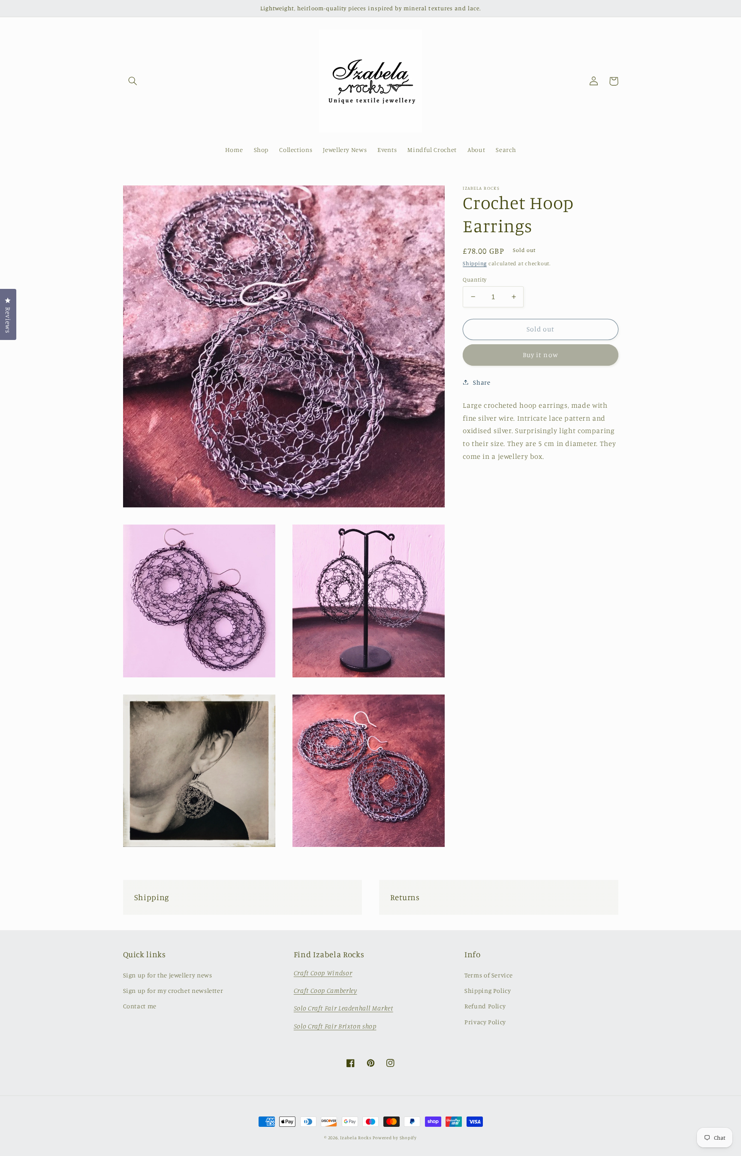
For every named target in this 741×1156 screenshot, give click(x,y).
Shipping (475, 263)
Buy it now (540, 354)
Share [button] (481, 381)
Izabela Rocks (355, 1137)
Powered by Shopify (394, 1137)
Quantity (474, 279)
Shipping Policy (487, 990)
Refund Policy (485, 1006)
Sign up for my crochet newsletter (173, 990)
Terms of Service (488, 975)
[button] (133, 81)
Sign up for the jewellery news (167, 975)
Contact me (140, 1006)
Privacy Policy (485, 1022)
